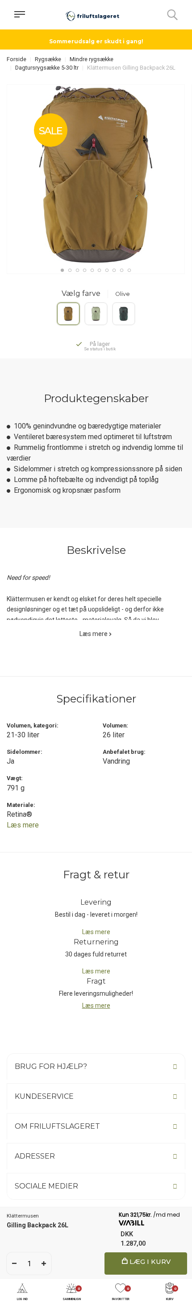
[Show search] (172, 15)
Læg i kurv (149, 1262)
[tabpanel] (95, 174)
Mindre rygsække (91, 59)
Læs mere (93, 633)
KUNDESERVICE (44, 1096)
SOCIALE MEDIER (46, 1186)
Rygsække (48, 59)
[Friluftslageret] (92, 14)
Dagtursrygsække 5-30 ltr (47, 67)
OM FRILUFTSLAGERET (57, 1126)
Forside (16, 59)
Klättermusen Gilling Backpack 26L (131, 67)
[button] (22, 1292)
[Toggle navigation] (20, 15)
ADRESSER (35, 1156)
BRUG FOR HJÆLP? (51, 1066)
